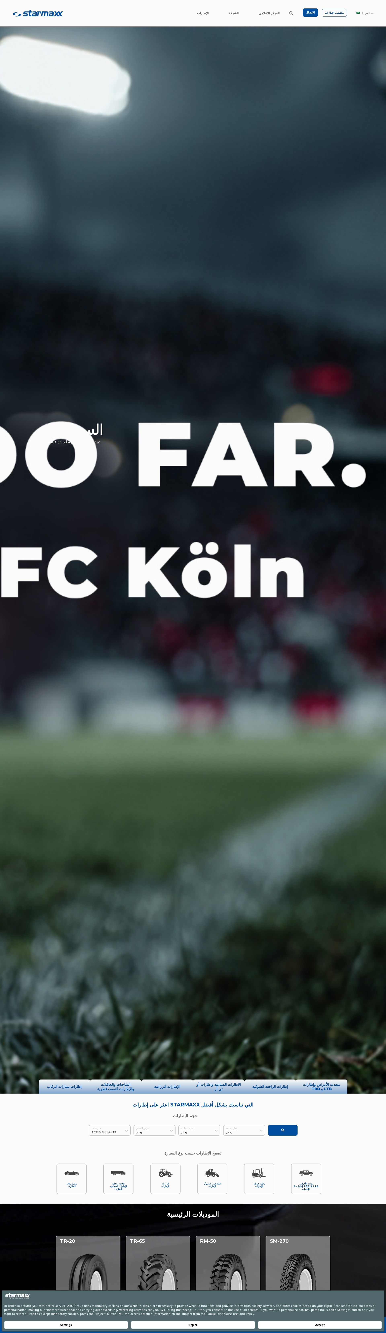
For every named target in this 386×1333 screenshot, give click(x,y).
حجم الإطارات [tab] (185, 1116)
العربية (365, 13)
